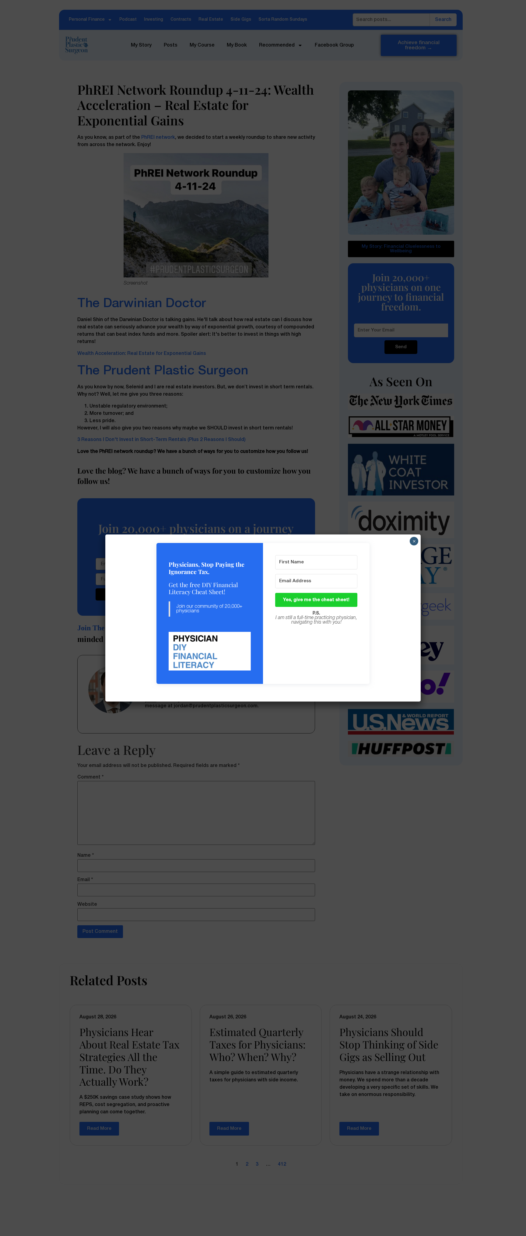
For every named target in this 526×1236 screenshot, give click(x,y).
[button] (210, 652)
